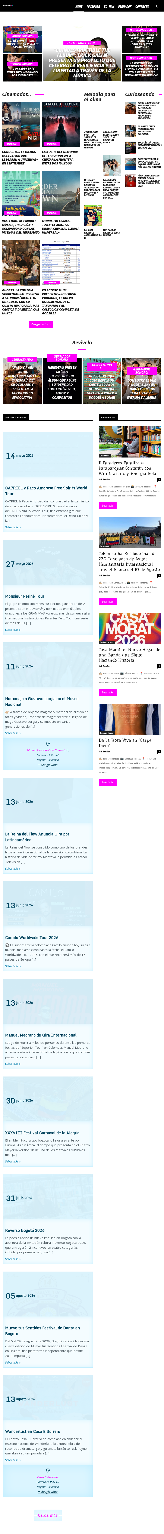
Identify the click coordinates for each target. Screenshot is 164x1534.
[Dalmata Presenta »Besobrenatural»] (93, 215)
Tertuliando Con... (22, 35)
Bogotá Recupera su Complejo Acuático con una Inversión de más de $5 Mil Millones (149, 163)
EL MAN (109, 6)
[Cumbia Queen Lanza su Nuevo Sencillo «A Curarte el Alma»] (112, 117)
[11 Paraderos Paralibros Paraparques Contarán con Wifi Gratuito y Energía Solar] (130, 442)
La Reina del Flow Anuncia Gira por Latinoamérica (37, 837)
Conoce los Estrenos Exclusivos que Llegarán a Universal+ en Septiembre (20, 157)
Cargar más (39, 324)
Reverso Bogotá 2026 (24, 1230)
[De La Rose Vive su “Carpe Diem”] (130, 719)
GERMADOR (124, 6)
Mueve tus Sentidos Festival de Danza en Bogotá (42, 1331)
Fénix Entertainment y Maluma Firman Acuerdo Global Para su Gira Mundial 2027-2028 (149, 181)
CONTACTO (142, 6)
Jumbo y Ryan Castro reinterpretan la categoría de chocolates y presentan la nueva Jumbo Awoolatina (149, 111)
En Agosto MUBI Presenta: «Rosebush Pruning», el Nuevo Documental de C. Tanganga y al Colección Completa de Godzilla (60, 301)
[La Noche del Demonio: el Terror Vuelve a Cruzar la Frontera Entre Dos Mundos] (61, 124)
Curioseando (22, 360)
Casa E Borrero (47, 1477)
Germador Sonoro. (62, 358)
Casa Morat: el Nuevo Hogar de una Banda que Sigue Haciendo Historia (129, 655)
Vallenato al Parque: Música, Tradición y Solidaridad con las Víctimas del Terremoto (21, 226)
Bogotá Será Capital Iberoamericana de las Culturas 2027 (150, 145)
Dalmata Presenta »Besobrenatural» (93, 234)
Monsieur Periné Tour (24, 596)
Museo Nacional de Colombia (47, 750)
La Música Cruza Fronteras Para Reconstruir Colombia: (146, 130)
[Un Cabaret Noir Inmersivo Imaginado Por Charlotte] (22, 67)
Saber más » (12, 527)
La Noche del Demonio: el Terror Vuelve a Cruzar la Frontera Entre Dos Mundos (60, 157)
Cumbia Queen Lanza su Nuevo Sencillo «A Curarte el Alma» (111, 137)
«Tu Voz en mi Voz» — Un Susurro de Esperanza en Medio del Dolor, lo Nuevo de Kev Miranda (93, 140)
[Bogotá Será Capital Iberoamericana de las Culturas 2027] (130, 148)
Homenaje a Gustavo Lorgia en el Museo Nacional (42, 701)
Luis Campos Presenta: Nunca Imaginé (111, 233)
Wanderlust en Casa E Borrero (32, 1431)
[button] (156, 6)
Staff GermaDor (104, 479)
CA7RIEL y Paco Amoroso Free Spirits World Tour (46, 491)
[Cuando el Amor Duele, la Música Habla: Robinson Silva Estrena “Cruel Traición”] (141, 39)
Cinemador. (12, 144)
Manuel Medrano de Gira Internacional (40, 1035)
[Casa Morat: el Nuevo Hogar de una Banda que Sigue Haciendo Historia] (130, 628)
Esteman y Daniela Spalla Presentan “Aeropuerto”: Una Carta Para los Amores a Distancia (92, 188)
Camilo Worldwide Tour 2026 (31, 937)
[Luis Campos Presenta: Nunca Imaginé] (112, 215)
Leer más (107, 505)
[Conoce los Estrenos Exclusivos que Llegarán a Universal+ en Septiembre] (21, 124)
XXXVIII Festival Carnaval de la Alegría (42, 1133)
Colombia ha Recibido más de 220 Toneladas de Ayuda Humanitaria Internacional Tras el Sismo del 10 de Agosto (129, 561)
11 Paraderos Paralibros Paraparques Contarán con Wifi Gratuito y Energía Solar (128, 468)
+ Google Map (48, 765)
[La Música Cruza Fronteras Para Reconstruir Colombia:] (130, 131)
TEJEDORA (93, 6)
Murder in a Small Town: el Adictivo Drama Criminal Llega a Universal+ (60, 226)
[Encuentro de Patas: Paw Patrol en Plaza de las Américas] (22, 39)
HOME (78, 6)
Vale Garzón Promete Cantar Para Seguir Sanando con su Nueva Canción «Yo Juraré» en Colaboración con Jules (111, 189)
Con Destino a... (102, 366)
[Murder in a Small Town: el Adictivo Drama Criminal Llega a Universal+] (61, 193)
